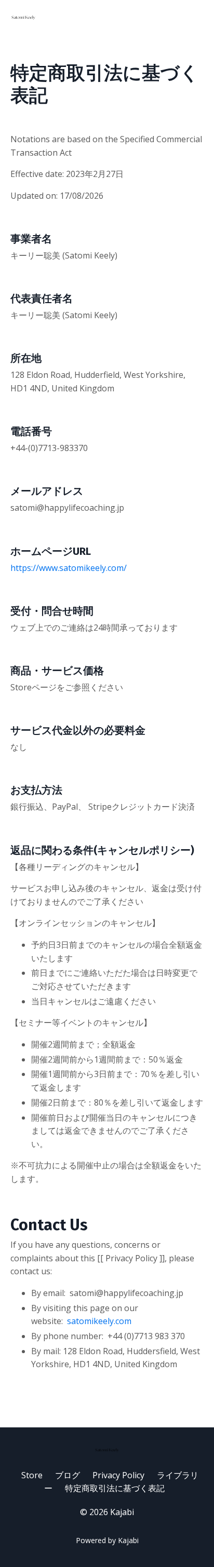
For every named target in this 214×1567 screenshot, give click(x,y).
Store (32, 1475)
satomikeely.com (99, 1321)
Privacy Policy (118, 1475)
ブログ (67, 1475)
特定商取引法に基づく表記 (115, 1488)
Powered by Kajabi (107, 1540)
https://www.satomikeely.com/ (68, 568)
